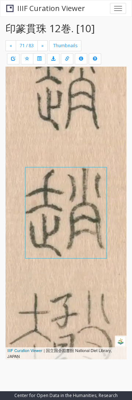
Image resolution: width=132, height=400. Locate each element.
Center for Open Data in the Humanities (55, 395)
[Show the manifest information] (81, 58)
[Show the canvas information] (67, 58)
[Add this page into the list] (27, 58)
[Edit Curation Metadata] (13, 58)
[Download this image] (53, 58)
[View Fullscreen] (15, 103)
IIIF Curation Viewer (51, 8)
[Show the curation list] (39, 58)
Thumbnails (65, 45)
